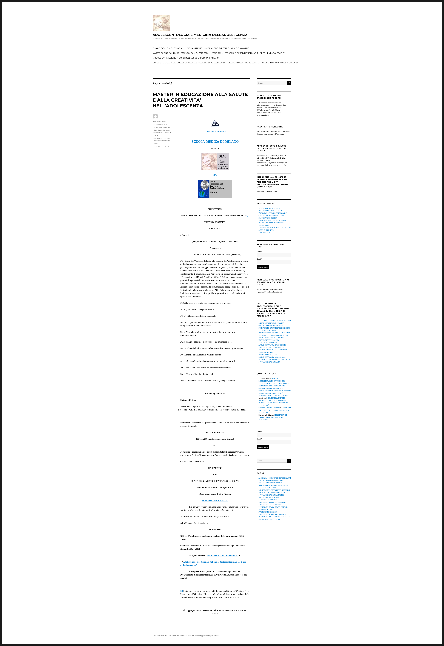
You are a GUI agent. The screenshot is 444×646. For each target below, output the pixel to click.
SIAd (215, 175)
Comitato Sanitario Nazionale (269, 388)
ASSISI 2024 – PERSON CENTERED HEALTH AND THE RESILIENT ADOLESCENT (248, 53)
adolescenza (157, 128)
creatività (166, 128)
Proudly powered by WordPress (207, 636)
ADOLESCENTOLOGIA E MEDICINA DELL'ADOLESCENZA (200, 35)
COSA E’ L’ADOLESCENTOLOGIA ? (168, 48)
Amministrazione (159, 121)
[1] (247, 215)
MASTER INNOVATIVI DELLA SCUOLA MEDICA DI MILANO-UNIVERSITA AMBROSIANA (272, 222)
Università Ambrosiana (215, 131)
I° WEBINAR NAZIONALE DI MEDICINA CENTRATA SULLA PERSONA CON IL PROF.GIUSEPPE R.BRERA (273, 215)
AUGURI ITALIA (264, 233)
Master (155, 132)
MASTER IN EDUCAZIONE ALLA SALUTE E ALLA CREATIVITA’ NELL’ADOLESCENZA (200, 100)
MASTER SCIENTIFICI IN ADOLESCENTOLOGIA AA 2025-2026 (180, 53)
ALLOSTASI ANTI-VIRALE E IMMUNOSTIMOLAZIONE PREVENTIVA (275, 410)
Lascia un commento (161, 146)
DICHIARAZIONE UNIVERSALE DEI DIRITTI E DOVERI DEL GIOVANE (218, 48)
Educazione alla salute (161, 130)
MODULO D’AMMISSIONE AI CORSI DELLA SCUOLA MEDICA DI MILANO (186, 58)
